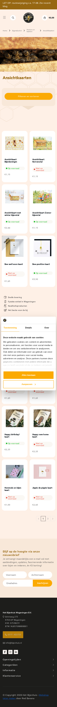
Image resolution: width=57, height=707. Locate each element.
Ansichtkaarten (48, 31)
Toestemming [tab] (10, 327)
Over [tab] (46, 327)
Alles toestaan (28, 375)
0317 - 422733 (14, 634)
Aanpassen (27, 384)
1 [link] (43, 518)
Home (5, 31)
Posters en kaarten (31, 30)
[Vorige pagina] (38, 518)
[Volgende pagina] (52, 518)
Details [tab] (28, 327)
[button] (4, 17)
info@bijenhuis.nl (14, 643)
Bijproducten (17, 31)
